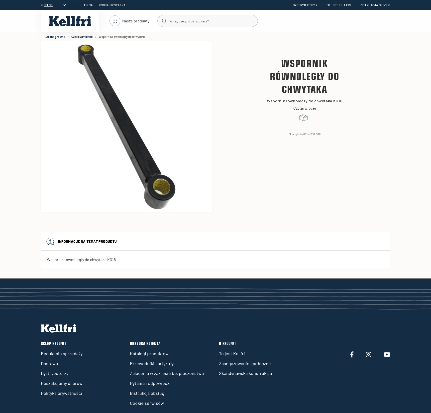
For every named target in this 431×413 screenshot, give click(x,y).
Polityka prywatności (61, 393)
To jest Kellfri (338, 5)
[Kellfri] (70, 21)
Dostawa (49, 363)
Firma (88, 5)
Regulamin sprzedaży (62, 353)
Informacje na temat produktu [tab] (87, 241)
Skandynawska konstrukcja (245, 373)
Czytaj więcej (304, 108)
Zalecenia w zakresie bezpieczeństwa (167, 373)
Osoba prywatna (112, 5)
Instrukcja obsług (375, 5)
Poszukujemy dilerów (62, 383)
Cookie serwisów (147, 403)
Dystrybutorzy (305, 5)
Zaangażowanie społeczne (245, 363)
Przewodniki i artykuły (152, 363)
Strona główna (55, 36)
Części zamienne (82, 36)
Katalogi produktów (149, 353)
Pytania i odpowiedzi (150, 383)
